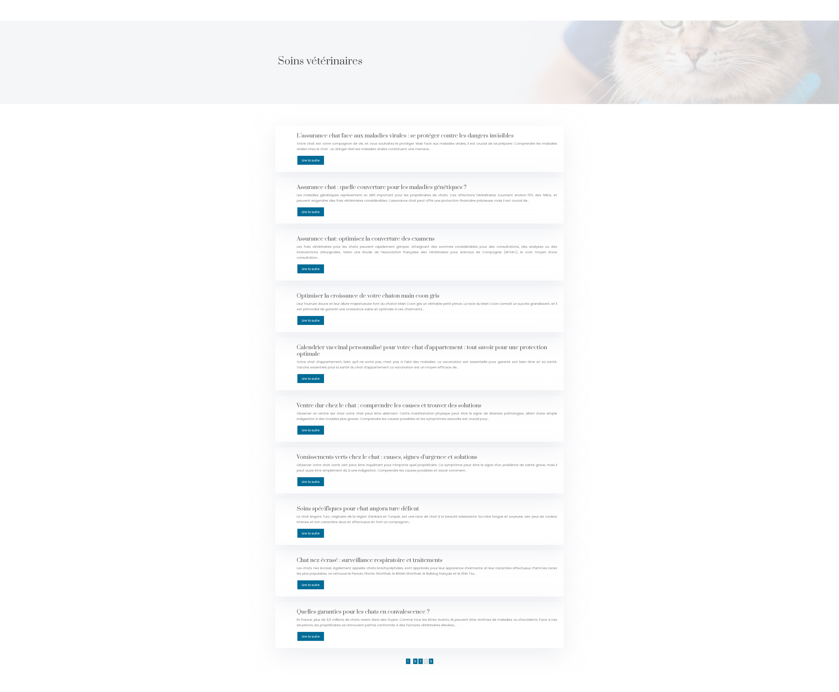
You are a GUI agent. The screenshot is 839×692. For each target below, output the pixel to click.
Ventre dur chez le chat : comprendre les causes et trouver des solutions (389, 405)
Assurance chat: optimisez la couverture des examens (366, 239)
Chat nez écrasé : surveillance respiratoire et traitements (369, 560)
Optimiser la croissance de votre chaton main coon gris (368, 296)
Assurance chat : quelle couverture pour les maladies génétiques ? (381, 187)
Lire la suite (311, 160)
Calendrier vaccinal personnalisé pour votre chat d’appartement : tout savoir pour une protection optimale (422, 351)
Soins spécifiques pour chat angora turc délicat (358, 508)
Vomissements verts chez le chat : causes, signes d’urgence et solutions (387, 457)
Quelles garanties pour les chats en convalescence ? (363, 612)
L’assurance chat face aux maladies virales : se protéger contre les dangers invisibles (405, 135)
